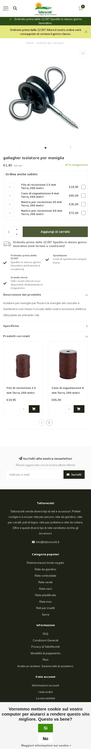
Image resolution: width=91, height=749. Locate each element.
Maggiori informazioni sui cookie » (46, 745)
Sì (46, 728)
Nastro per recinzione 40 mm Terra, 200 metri (41, 213)
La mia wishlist (45, 698)
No (45, 738)
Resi (45, 659)
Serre (45, 614)
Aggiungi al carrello (55, 232)
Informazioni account (45, 685)
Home (29, 42)
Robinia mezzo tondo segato (45, 562)
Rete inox (45, 601)
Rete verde (45, 582)
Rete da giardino (45, 569)
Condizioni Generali (45, 640)
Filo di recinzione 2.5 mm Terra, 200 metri (38, 187)
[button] (20, 148)
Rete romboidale (45, 575)
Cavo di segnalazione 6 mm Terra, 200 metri (40, 195)
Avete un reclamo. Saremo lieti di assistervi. (45, 666)
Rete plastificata (45, 595)
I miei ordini (45, 692)
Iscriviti (75, 474)
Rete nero (45, 588)
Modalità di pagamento (46, 653)
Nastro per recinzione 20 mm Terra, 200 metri (41, 204)
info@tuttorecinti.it (47, 542)
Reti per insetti (45, 608)
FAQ (45, 633)
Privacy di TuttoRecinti (45, 646)
